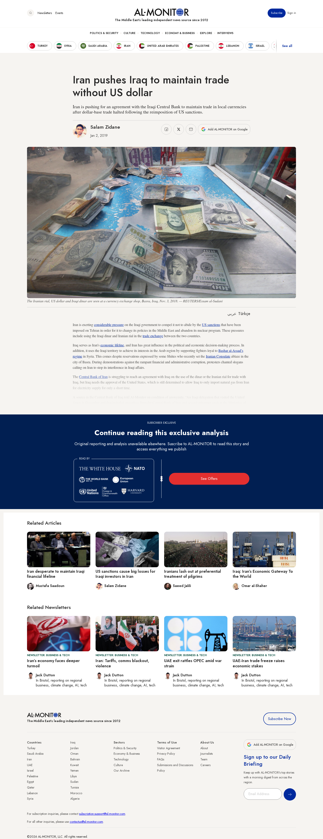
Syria (30, 798)
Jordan (74, 748)
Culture (129, 33)
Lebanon (32, 793)
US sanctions (211, 324)
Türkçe (244, 314)
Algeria (75, 798)
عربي (231, 314)
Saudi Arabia (35, 753)
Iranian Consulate (218, 356)
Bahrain (75, 759)
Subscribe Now (279, 718)
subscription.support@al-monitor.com (102, 814)
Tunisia (74, 787)
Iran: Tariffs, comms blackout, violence (122, 663)
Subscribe (276, 13)
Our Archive (121, 770)
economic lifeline (112, 345)
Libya (73, 776)
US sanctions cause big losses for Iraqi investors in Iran (125, 574)
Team (203, 759)
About (204, 748)
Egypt (30, 782)
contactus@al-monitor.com (86, 821)
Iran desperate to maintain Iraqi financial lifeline (55, 574)
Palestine (32, 776)
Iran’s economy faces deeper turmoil (53, 663)
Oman (74, 753)
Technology (150, 33)
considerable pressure (109, 324)
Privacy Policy (166, 753)
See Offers (209, 478)
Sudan (74, 782)
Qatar (30, 787)
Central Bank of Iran (93, 376)
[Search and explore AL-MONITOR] (30, 12)
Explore (206, 33)
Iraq (72, 742)
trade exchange (153, 335)
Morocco (76, 793)
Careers (205, 765)
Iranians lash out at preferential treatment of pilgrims (192, 574)
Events (59, 13)
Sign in (291, 13)
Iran (29, 759)
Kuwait (74, 765)
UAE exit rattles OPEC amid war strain (193, 663)
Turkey (31, 748)
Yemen (74, 770)
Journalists (206, 753)
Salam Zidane (105, 126)
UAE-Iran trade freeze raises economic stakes (259, 663)
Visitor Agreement (168, 748)
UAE (30, 765)
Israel (30, 770)
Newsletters (45, 13)
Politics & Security (104, 33)
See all (287, 46)
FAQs (160, 759)
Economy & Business (180, 33)
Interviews (225, 33)
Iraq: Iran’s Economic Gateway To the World (263, 574)
